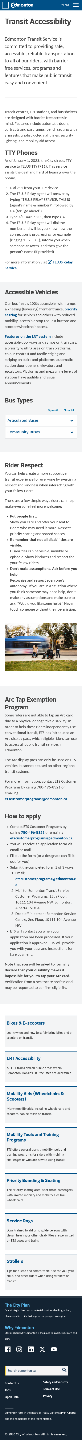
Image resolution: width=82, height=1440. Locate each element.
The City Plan (17, 1305)
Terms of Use (51, 1389)
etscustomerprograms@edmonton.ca (36, 799)
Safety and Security (55, 1382)
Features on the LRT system (28, 337)
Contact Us (12, 1383)
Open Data (12, 1397)
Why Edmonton (19, 1327)
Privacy (47, 1396)
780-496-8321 (33, 833)
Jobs (8, 1390)
